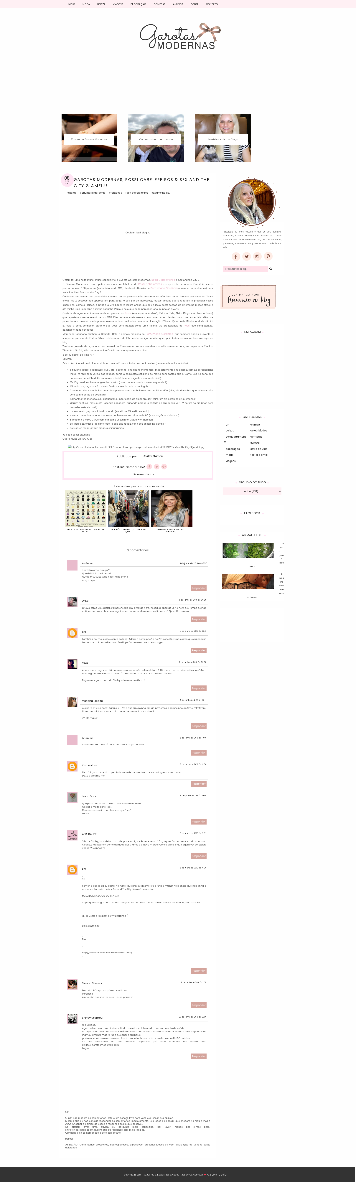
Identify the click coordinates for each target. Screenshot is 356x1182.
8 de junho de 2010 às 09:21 (193, 631)
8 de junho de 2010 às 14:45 (193, 795)
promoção (115, 192)
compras (256, 436)
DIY (228, 424)
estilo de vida (258, 449)
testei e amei (259, 455)
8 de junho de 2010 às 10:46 (193, 737)
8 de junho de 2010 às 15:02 (193, 833)
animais (255, 424)
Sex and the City (160, 192)
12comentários (143, 474)
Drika (85, 601)
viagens (231, 461)
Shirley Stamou (153, 456)
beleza (230, 430)
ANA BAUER (89, 834)
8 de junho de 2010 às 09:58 (193, 662)
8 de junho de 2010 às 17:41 (194, 982)
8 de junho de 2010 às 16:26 (193, 867)
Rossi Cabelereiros (163, 280)
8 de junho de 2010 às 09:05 (193, 600)
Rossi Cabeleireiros (137, 192)
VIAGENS (118, 4)
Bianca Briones (92, 983)
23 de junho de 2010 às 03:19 (193, 1017)
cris (84, 632)
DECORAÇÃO (138, 4)
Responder (199, 588)
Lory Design (220, 1174)
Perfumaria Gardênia (93, 192)
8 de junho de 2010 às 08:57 (193, 563)
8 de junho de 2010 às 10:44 (193, 700)
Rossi (128, 313)
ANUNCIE (178, 4)
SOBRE (195, 4)
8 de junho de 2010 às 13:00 (193, 764)
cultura (255, 443)
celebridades (258, 430)
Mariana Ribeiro (92, 701)
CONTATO (212, 4)
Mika (85, 663)
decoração (233, 449)
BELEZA (101, 4)
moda (229, 455)
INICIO (71, 4)
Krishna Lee (89, 765)
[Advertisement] (178, 86)
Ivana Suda (89, 796)
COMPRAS (160, 4)
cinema (72, 192)
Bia (84, 869)
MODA (86, 4)
